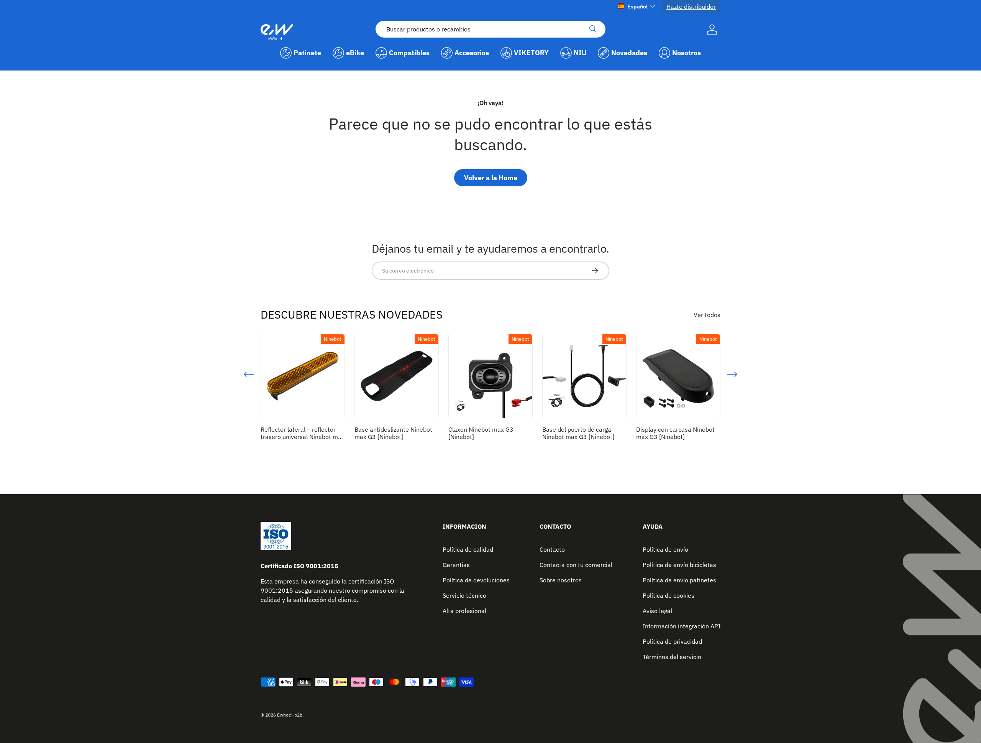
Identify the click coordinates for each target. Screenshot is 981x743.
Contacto (552, 549)
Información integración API (681, 626)
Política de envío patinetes (679, 580)
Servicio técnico (464, 595)
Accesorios (471, 52)
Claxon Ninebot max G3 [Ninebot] (480, 433)
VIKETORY (531, 52)
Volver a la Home (490, 177)
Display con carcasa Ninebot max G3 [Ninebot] (675, 433)
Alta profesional (464, 611)
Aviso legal (657, 611)
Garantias (456, 565)
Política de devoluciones (476, 580)
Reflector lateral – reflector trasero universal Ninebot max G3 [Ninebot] (302, 437)
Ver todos (707, 315)
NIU (580, 52)
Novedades (629, 52)
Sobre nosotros (561, 580)
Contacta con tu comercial (576, 565)
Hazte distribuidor (691, 6)
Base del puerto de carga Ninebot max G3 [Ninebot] (578, 433)
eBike (355, 52)
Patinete (307, 52)
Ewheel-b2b (289, 715)
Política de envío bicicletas (679, 565)
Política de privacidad (672, 641)
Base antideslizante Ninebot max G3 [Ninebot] (393, 433)
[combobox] (490, 29)
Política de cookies (668, 595)
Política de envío (665, 549)
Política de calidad (468, 549)
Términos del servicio (672, 657)
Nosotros (686, 52)
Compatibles (409, 52)
